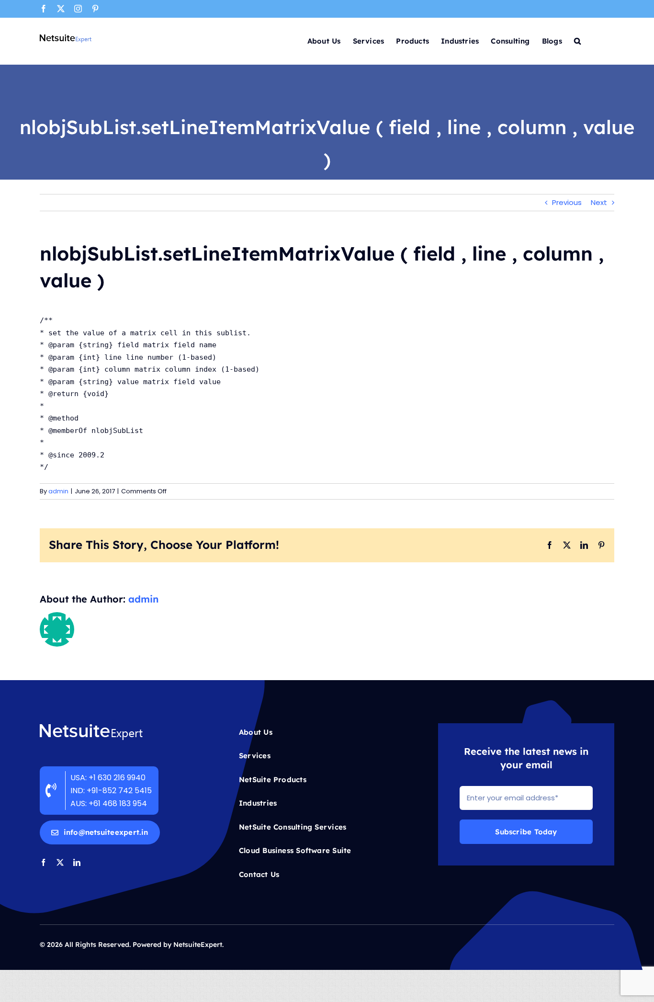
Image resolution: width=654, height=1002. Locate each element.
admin (58, 491)
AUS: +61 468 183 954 (108, 803)
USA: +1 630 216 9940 (108, 777)
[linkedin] (76, 862)
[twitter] (60, 862)
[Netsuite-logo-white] (91, 727)
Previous (567, 202)
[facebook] (43, 862)
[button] (577, 40)
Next (599, 202)
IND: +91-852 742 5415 (112, 790)
